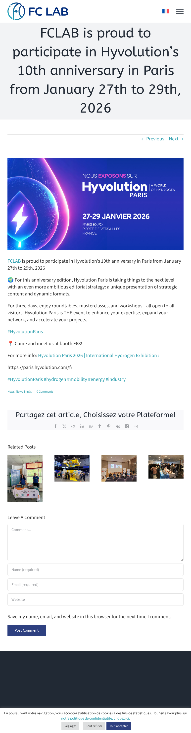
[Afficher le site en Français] (165, 11)
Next (174, 138)
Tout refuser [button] (94, 726)
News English (24, 391)
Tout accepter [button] (118, 726)
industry (116, 379)
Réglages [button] (70, 726)
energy (96, 379)
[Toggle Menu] (180, 11)
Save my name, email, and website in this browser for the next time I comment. (89, 616)
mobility (77, 379)
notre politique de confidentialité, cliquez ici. (95, 718)
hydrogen (55, 379)
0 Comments (45, 391)
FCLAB (14, 261)
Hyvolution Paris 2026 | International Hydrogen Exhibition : (98, 355)
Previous (155, 138)
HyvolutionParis (25, 331)
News (10, 391)
